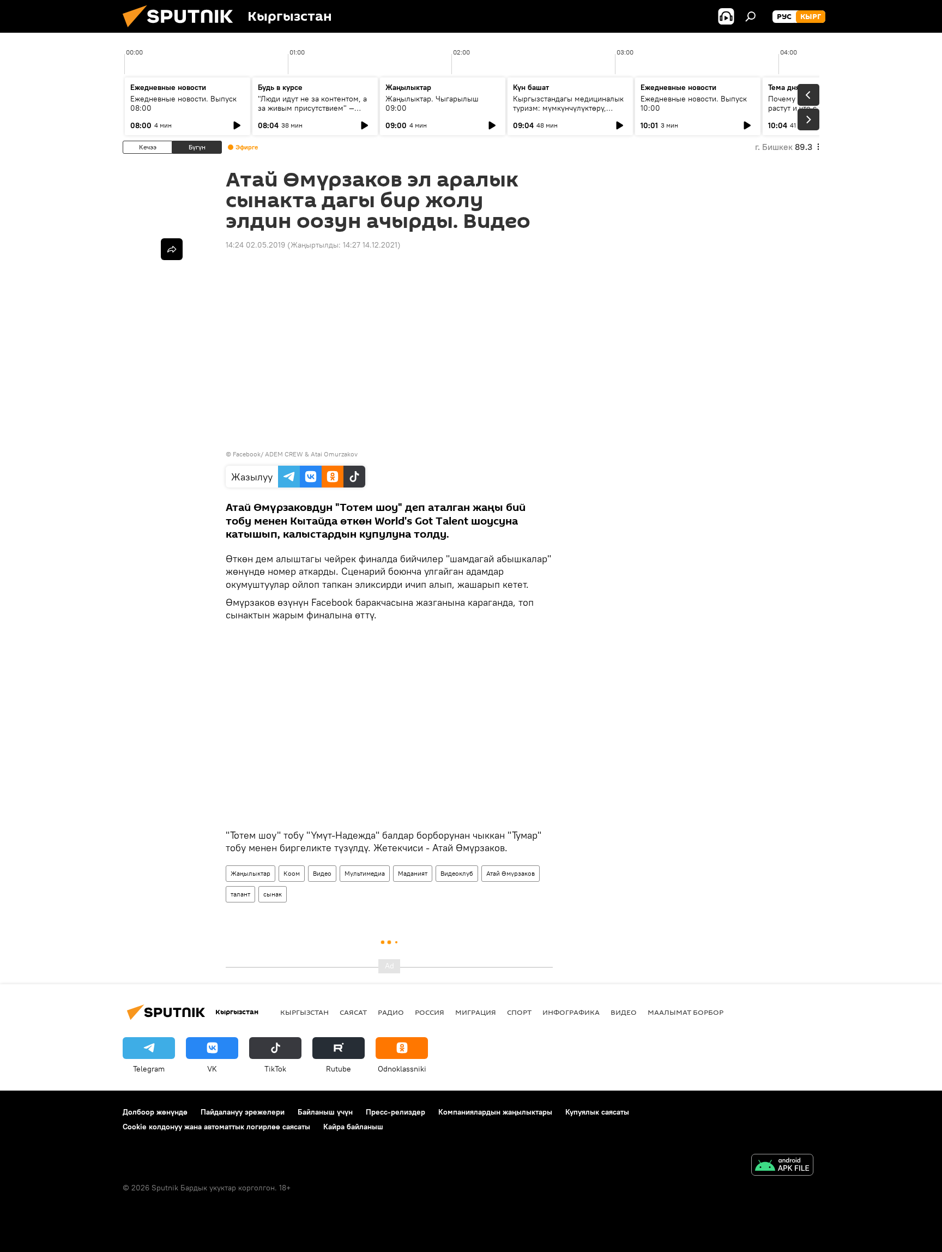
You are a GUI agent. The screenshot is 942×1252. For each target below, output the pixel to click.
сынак (272, 894)
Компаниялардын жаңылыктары (495, 1112)
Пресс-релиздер (395, 1112)
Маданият (412, 873)
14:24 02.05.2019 (255, 245)
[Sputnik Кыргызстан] (182, 30)
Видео (322, 873)
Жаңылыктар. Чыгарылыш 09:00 (432, 103)
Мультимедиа (365, 873)
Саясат (353, 1012)
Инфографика (571, 1012)
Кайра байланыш (353, 1126)
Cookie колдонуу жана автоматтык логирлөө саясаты (216, 1126)
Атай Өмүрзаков (510, 873)
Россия (429, 1012)
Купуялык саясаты (597, 1112)
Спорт (519, 1012)
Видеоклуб (456, 873)
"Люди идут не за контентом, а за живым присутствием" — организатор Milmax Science (312, 108)
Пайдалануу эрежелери (243, 1112)
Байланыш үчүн (325, 1112)
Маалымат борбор (685, 1012)
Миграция (475, 1012)
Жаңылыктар (250, 873)
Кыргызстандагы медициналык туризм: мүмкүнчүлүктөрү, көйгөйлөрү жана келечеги (568, 108)
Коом (291, 873)
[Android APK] (782, 1166)
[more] (172, 249)
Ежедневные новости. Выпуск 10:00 (694, 103)
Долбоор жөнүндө (155, 1112)
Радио (391, 1012)
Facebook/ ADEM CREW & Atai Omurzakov (295, 454)
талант (240, 894)
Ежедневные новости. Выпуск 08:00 (183, 103)
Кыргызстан (304, 1012)
